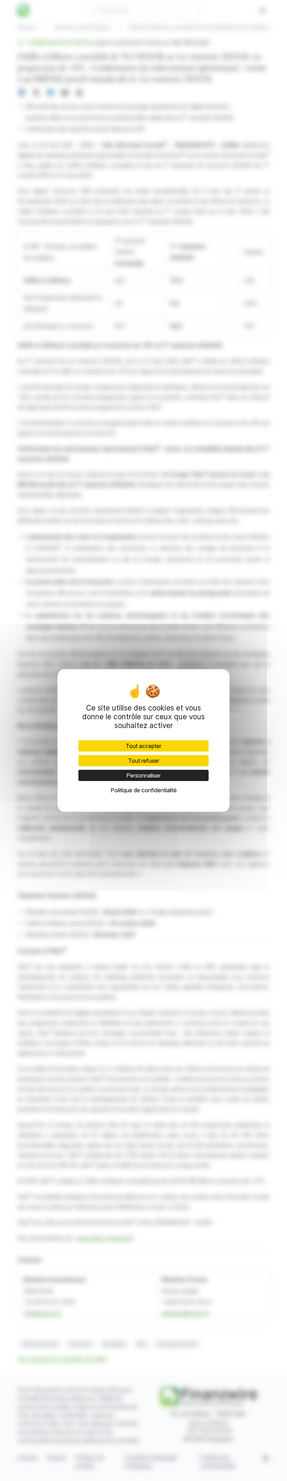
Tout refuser (143, 760)
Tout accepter (143, 745)
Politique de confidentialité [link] (144, 790)
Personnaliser (143, 775)
